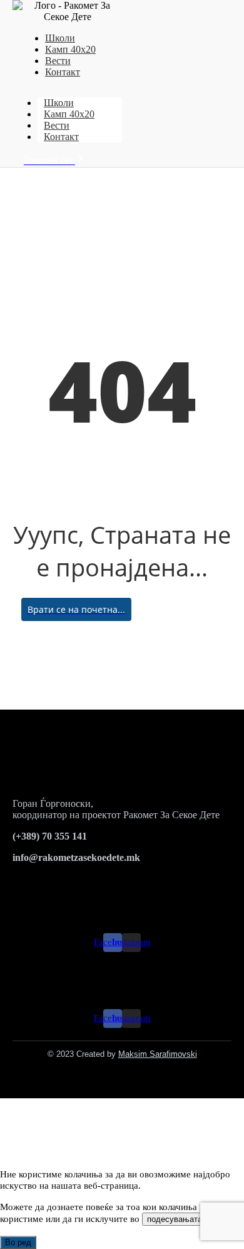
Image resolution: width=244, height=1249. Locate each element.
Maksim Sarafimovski (157, 1054)
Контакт (62, 72)
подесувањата (174, 1219)
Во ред (18, 1242)
